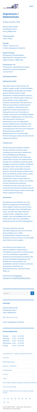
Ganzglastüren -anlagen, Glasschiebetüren (17, 353)
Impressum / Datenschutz (23, 407)
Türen (5, 378)
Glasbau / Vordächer (10, 366)
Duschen (6, 358)
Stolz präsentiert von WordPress (12, 408)
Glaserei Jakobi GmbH (9, 407)
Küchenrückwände (9, 387)
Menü (31, 6)
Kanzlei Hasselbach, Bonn (21, 278)
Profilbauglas (7, 370)
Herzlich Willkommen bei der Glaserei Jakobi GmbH (18, 392)
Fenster (5, 374)
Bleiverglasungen (9, 362)
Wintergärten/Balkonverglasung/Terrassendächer (18, 382)
